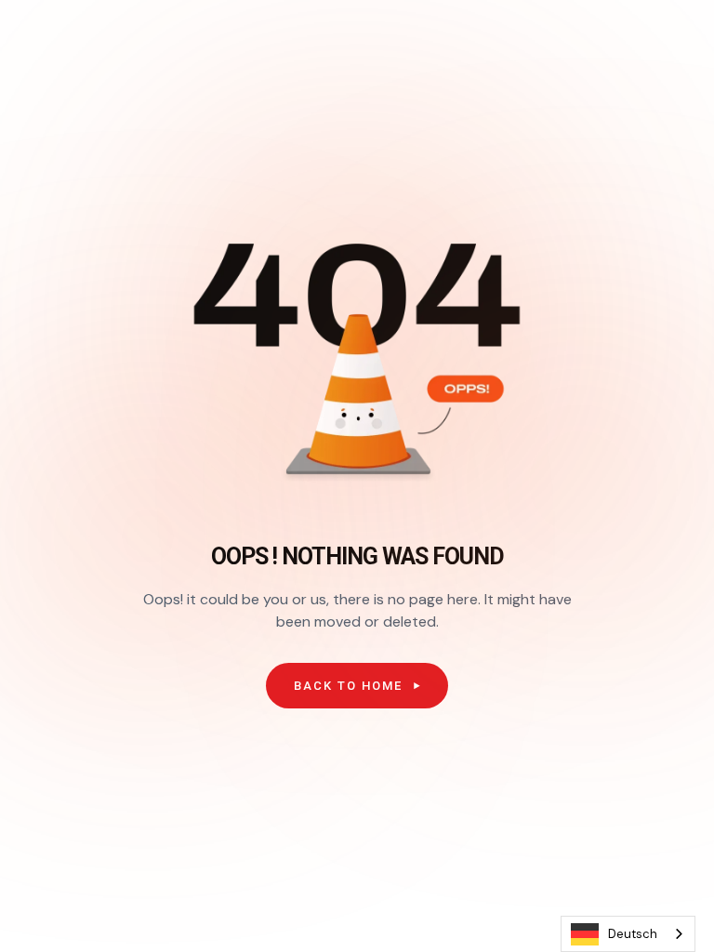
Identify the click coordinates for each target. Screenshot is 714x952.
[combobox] (628, 934)
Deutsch (632, 934)
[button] (357, 686)
